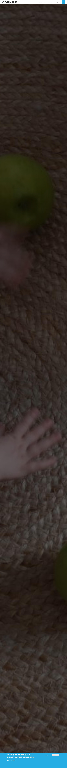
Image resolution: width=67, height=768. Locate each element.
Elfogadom (47, 755)
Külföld (45, 2)
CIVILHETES (10, 2)
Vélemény (56, 2)
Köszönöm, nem (55, 755)
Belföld (40, 2)
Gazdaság (50, 2)
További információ (11, 760)
